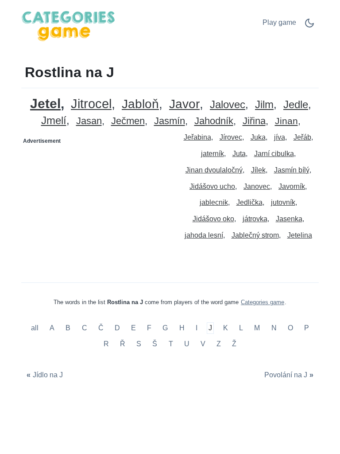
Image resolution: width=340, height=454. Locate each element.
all (35, 328)
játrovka (255, 219)
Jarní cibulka (274, 153)
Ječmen (128, 121)
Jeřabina (197, 137)
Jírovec (231, 137)
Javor (184, 104)
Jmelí (53, 120)
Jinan (286, 121)
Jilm (264, 105)
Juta (239, 153)
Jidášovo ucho (212, 186)
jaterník (212, 153)
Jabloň (140, 104)
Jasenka (289, 219)
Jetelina (299, 235)
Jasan (89, 121)
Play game (279, 22)
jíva (279, 137)
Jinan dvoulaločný (214, 170)
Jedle (295, 105)
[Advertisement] (96, 203)
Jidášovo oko (213, 219)
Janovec (256, 186)
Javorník (291, 186)
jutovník (283, 202)
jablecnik (214, 202)
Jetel (45, 103)
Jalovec (227, 105)
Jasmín (169, 121)
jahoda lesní (204, 235)
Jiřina (254, 121)
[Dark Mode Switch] (309, 26)
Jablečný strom (255, 235)
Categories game (262, 302)
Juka (258, 137)
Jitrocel (91, 104)
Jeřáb (302, 137)
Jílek (258, 170)
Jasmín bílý (291, 170)
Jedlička (249, 202)
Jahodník (213, 121)
